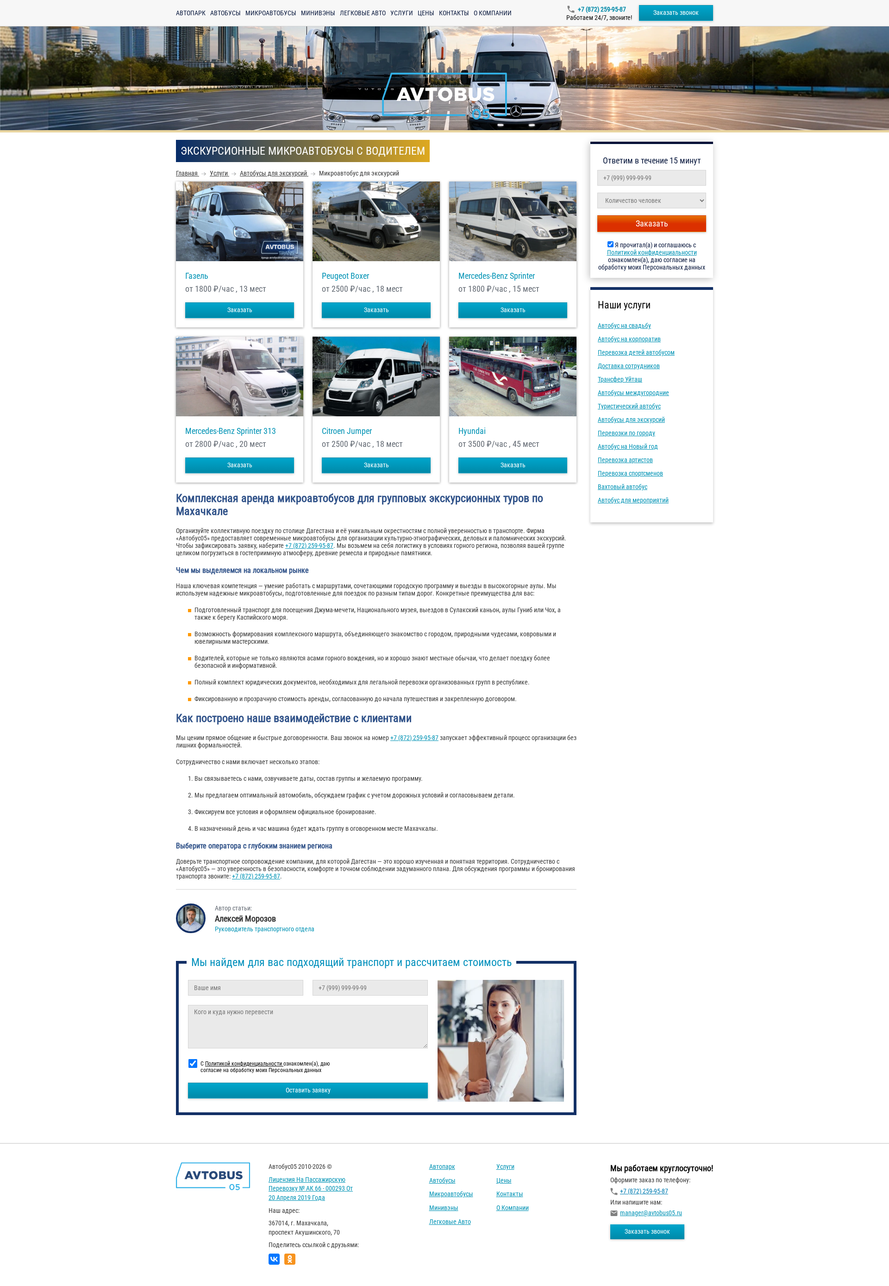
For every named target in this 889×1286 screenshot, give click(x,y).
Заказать (239, 310)
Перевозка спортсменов (630, 473)
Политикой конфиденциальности (652, 252)
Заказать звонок (676, 12)
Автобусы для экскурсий (631, 419)
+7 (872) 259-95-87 (602, 9)
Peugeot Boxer (345, 276)
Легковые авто (363, 13)
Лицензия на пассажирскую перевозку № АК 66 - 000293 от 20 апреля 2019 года (311, 1188)
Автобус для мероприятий (633, 500)
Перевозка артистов (625, 460)
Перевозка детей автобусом (636, 352)
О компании (493, 13)
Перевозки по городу (626, 433)
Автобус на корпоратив (629, 339)
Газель (196, 276)
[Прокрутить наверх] (30, 1264)
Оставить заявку (308, 1090)
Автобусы (225, 13)
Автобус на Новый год (628, 446)
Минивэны (318, 13)
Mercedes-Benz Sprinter (496, 276)
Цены (426, 13)
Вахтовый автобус (622, 486)
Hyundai (472, 431)
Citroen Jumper (347, 431)
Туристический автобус (629, 406)
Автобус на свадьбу (624, 325)
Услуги (401, 13)
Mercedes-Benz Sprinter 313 (230, 431)
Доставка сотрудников (629, 366)
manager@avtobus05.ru (651, 1213)
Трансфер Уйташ (620, 379)
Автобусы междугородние (633, 392)
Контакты (454, 13)
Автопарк (191, 13)
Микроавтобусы (270, 13)
